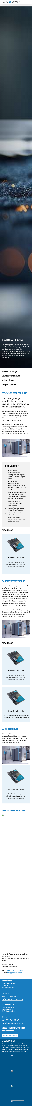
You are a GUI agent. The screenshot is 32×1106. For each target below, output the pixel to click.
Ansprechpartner (9, 384)
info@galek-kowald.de (14, 973)
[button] (29, 2)
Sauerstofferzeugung (11, 376)
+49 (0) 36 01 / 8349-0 (15, 970)
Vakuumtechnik (8, 380)
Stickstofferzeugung (11, 371)
